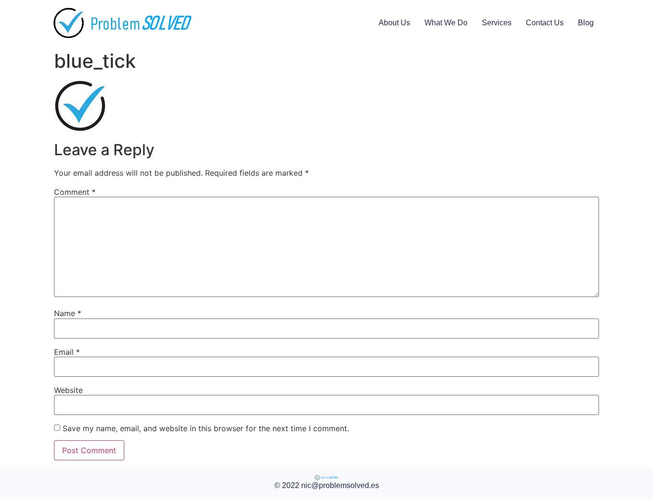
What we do (446, 23)
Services (497, 23)
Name (67, 313)
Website (68, 390)
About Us (394, 23)
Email (67, 352)
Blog (586, 23)
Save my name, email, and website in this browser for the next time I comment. (206, 428)
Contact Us (545, 23)
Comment (75, 192)
